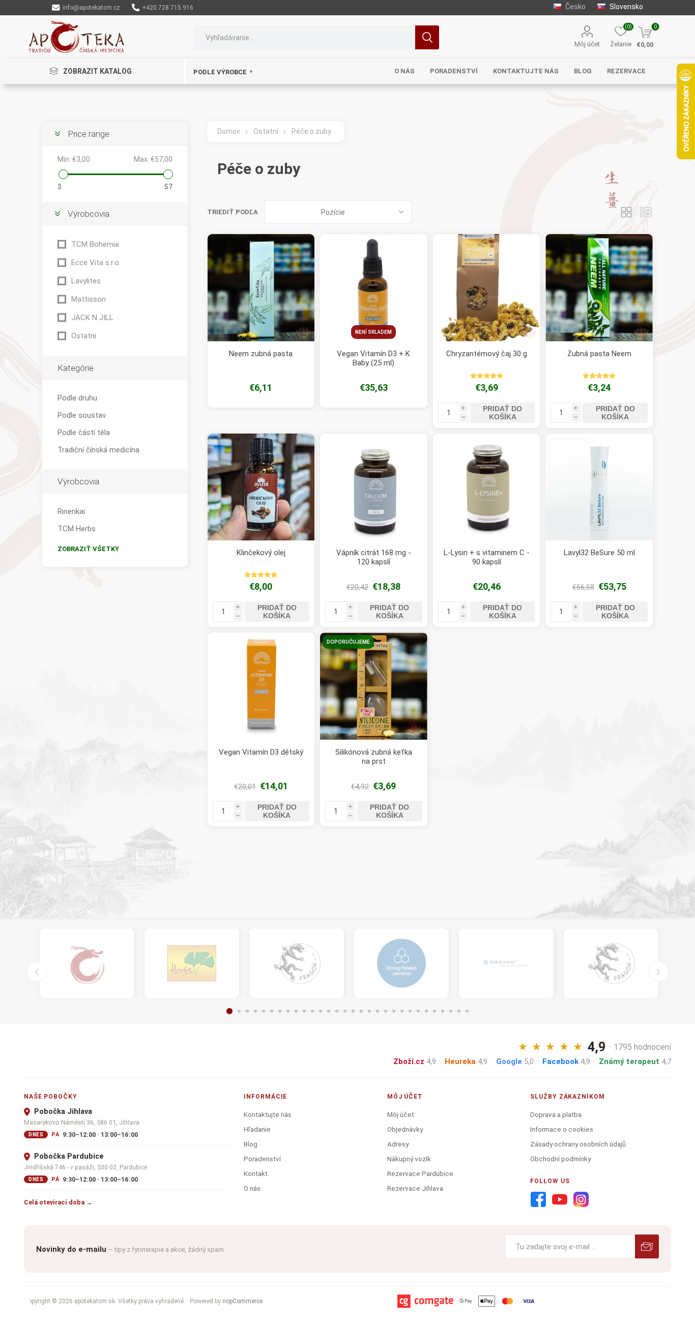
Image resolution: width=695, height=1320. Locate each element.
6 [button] (271, 1011)
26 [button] (434, 1011)
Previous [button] (36, 971)
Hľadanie (427, 37)
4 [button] (255, 1011)
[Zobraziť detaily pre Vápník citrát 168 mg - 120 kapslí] (373, 487)
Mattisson (88, 299)
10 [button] (304, 1011)
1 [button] (229, 1011)
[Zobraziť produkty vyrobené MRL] (401, 963)
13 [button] (328, 1011)
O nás (252, 1188)
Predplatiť (647, 1246)
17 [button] (361, 1011)
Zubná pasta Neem (599, 353)
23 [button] (410, 1011)
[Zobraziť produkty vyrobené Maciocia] (296, 963)
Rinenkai (71, 511)
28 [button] (450, 1011)
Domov (228, 131)
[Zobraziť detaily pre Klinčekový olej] (261, 487)
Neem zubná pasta (261, 353)
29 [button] (458, 1011)
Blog (250, 1144)
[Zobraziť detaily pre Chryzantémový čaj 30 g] (486, 287)
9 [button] (296, 1011)
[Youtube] (560, 1200)
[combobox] (305, 37)
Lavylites (86, 280)
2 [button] (239, 1011)
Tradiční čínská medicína (98, 449)
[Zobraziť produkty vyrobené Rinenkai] (87, 963)
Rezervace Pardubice (420, 1173)
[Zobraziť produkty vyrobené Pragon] (611, 963)
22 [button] (401, 1011)
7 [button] (279, 1011)
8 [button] (287, 1011)
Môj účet (587, 44)
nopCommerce (242, 1301)
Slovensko (625, 7)
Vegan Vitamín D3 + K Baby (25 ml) (373, 358)
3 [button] (247, 1011)
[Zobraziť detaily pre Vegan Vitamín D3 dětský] (261, 686)
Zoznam (645, 211)
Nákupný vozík (409, 1159)
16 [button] (353, 1011)
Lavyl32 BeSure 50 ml (599, 552)
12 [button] (320, 1011)
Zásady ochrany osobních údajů (578, 1144)
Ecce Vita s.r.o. (96, 262)
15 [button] (344, 1011)
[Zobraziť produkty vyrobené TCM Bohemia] (506, 963)
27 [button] (442, 1011)
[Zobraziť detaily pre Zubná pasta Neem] (599, 287)
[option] (87, 963)
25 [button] (426, 1011)
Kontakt (256, 1173)
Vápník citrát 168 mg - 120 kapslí (373, 557)
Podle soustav (81, 415)
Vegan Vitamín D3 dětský (261, 752)
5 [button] (263, 1011)
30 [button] (467, 1011)
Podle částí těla (83, 432)
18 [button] (369, 1011)
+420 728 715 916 (166, 7)
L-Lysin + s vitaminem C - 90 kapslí (487, 557)
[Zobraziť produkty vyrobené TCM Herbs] (192, 963)
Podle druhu (77, 398)
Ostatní (83, 335)
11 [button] (312, 1011)
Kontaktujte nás (268, 1114)
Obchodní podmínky (560, 1159)
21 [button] (393, 1011)
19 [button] (377, 1011)
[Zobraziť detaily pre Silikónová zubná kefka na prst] (373, 686)
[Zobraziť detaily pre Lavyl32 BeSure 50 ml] (599, 487)
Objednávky (405, 1129)
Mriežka (626, 211)
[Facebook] (538, 1200)
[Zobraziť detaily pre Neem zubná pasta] (261, 287)
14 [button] (336, 1011)
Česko (575, 7)
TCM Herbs (76, 528)
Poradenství (262, 1159)
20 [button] (385, 1011)
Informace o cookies (561, 1129)
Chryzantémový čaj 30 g (486, 353)
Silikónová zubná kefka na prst (373, 757)
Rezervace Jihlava (415, 1188)
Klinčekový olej (261, 552)
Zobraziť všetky (88, 549)
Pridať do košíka (502, 413)
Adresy (398, 1144)
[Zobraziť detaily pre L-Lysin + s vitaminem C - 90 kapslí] (486, 487)
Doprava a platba (556, 1114)
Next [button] (658, 971)
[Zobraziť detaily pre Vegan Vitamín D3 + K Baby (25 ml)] (373, 287)
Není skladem (373, 332)
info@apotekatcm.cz (90, 7)
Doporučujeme (348, 642)
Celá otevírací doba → (58, 1202)
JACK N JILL (92, 317)
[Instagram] (581, 1200)
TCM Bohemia (95, 244)
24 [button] (418, 1011)
